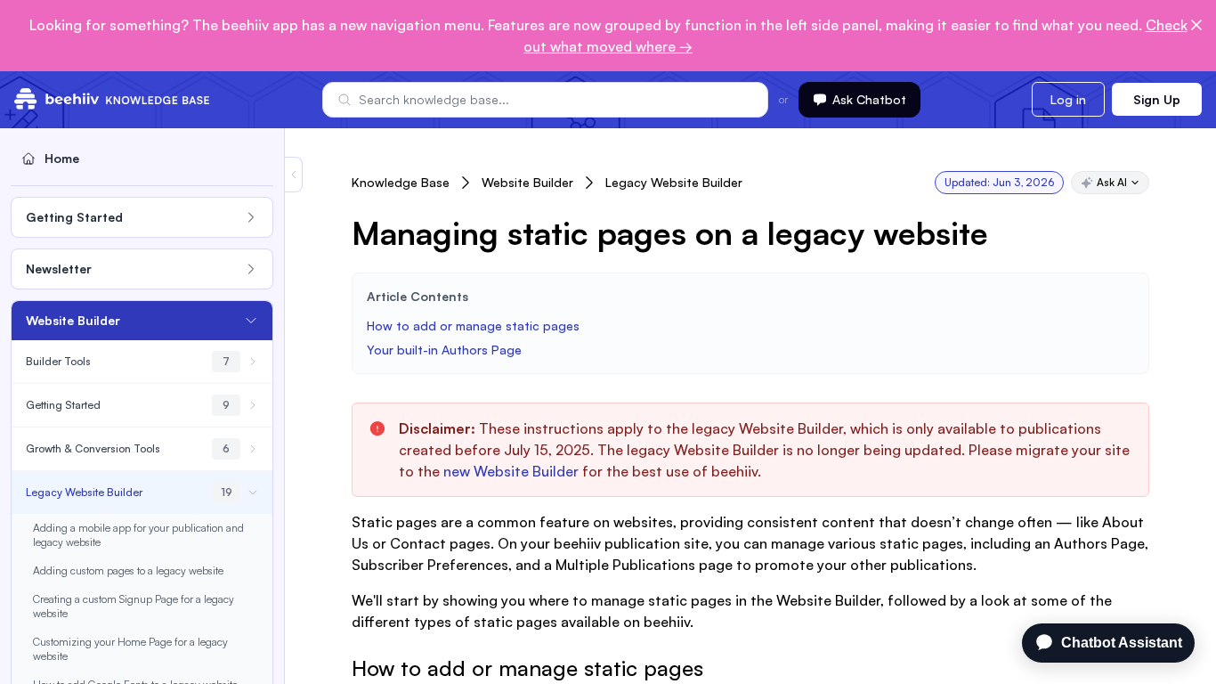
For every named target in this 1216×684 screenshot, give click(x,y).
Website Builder (527, 182)
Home (62, 158)
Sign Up (1156, 99)
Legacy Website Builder (673, 182)
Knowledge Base (401, 182)
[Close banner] (1196, 25)
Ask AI (1112, 182)
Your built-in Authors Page (444, 349)
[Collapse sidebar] (294, 174)
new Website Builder (511, 471)
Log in (1068, 99)
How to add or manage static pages (473, 325)
